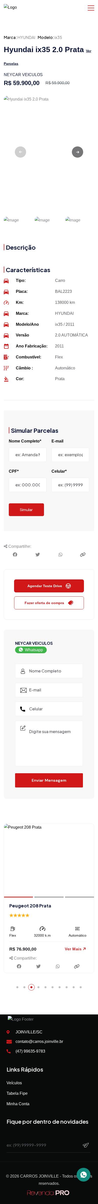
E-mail (57, 441)
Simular (26, 509)
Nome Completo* (25, 441)
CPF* (14, 471)
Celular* (59, 471)
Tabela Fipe (17, 1093)
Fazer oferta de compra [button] (44, 603)
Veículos (14, 1083)
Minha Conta (18, 1104)
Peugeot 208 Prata (30, 905)
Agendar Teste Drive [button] (44, 586)
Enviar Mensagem (49, 780)
